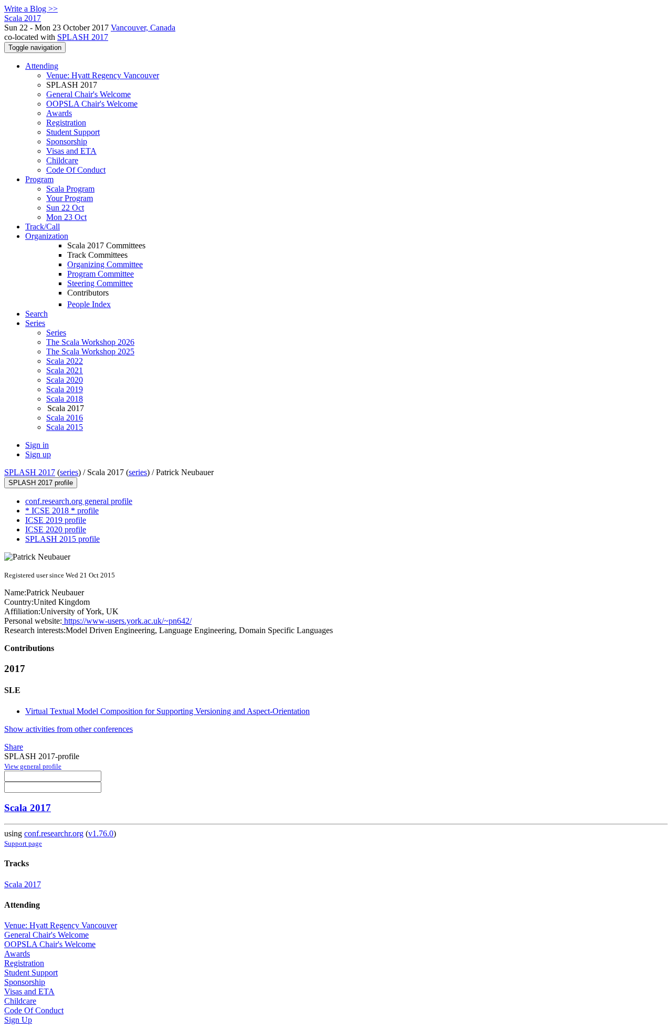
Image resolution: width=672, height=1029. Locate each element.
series (69, 472)
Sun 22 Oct (65, 207)
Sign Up (18, 1019)
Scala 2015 (64, 427)
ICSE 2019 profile (55, 520)
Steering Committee (100, 283)
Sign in (37, 444)
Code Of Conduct (76, 169)
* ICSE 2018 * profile (62, 510)
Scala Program (70, 188)
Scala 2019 (64, 389)
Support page (23, 843)
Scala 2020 (64, 379)
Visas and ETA (71, 150)
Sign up (38, 454)
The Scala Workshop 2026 (90, 342)
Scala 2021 (64, 370)
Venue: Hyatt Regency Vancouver (102, 75)
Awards (59, 113)
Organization (46, 236)
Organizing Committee (105, 264)
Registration (66, 122)
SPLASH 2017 (82, 37)
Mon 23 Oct (66, 217)
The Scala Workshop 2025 (90, 351)
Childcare (62, 160)
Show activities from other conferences (68, 728)
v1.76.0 (100, 833)
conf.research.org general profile (78, 501)
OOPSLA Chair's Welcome (92, 103)
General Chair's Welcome (88, 94)
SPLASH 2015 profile (62, 538)
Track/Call (42, 226)
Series (56, 332)
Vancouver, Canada (143, 27)
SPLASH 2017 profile (40, 483)
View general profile (32, 766)
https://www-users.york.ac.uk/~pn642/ (127, 620)
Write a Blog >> (31, 8)
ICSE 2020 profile (55, 529)
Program (39, 179)
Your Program (69, 198)
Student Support (73, 132)
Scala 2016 (64, 417)
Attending (41, 65)
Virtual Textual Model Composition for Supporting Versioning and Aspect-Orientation (167, 711)
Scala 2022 (64, 360)
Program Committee (100, 273)
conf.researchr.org (53, 833)
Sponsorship (66, 141)
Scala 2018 (64, 398)
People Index (89, 304)
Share (13, 746)
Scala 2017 (27, 807)
